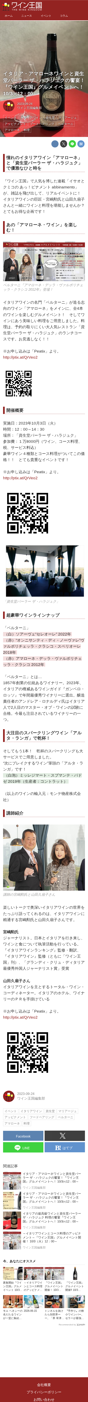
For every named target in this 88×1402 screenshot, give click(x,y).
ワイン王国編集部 (29, 108)
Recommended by (67, 1325)
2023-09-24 (24, 103)
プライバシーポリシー (44, 1392)
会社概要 (44, 1385)
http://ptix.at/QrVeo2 (20, 357)
